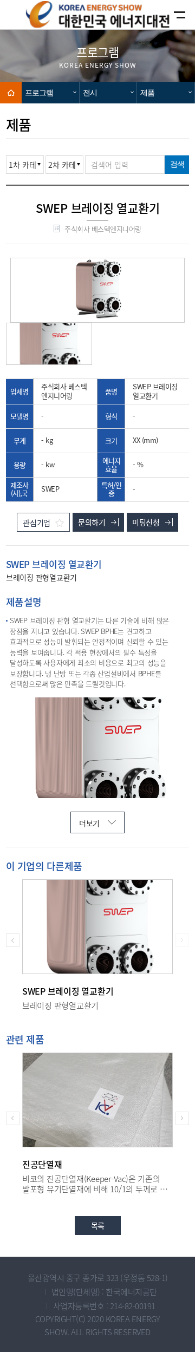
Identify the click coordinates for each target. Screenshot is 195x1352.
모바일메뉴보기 (170, 15)
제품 (147, 92)
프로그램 (39, 92)
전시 (90, 92)
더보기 (89, 823)
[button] (13, 940)
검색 (177, 164)
